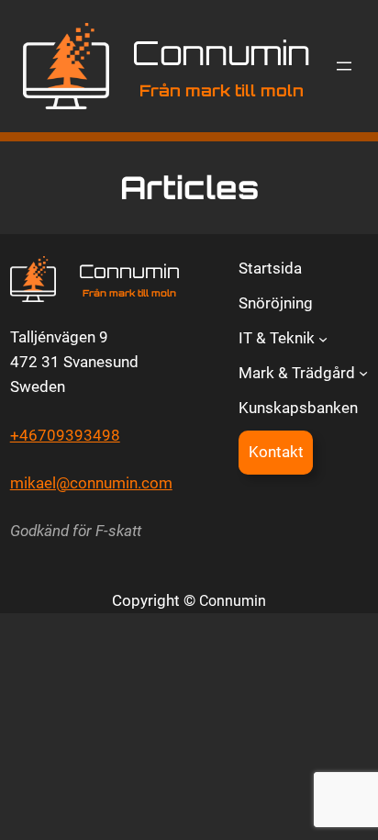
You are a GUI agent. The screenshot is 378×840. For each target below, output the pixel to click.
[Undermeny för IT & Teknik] (323, 337)
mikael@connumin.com (91, 483)
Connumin (221, 52)
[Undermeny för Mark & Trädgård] (363, 372)
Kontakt (276, 451)
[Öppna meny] (344, 66)
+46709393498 (65, 435)
